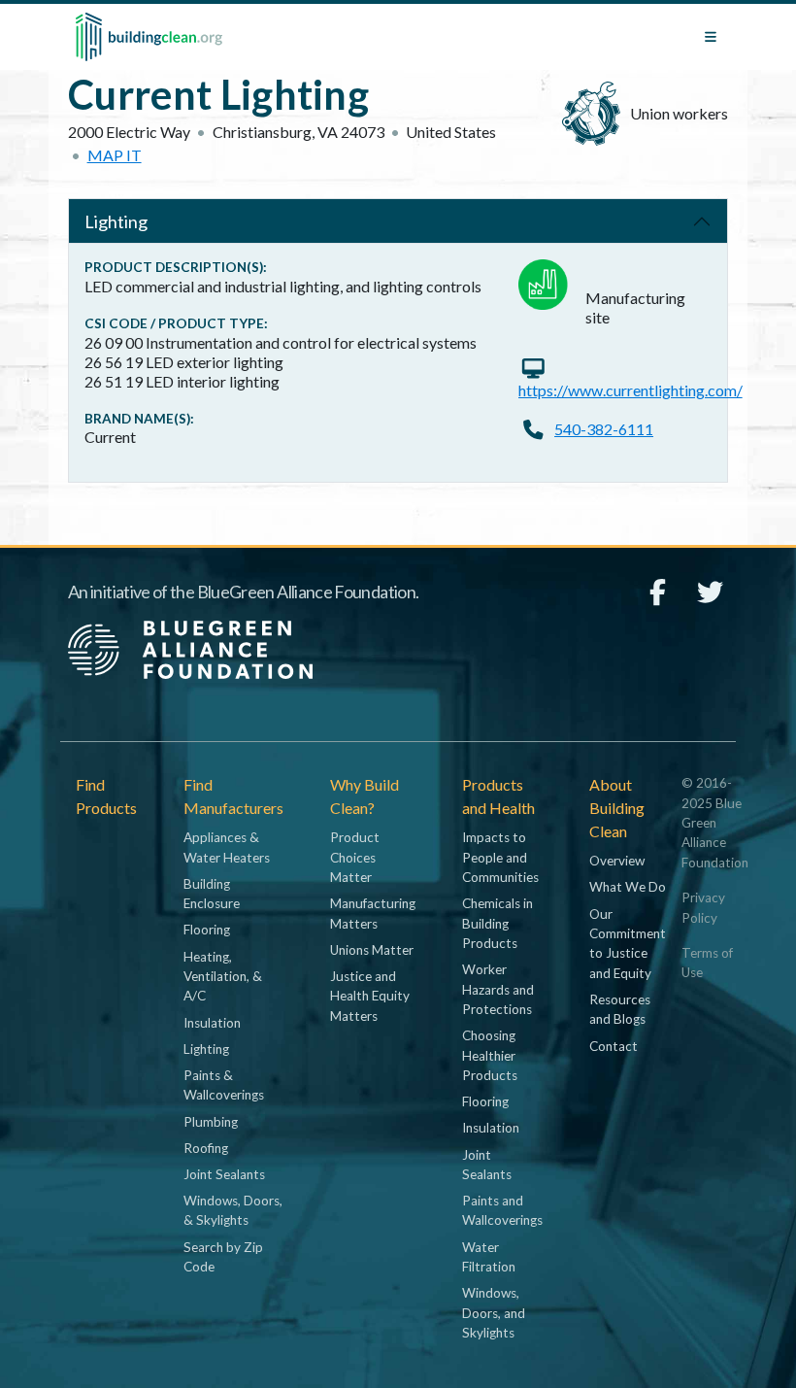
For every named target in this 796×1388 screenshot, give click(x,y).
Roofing (205, 1148)
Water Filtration (488, 1256)
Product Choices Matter (355, 857)
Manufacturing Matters (372, 913)
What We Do (627, 887)
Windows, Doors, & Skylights (232, 1210)
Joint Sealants (224, 1174)
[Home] (149, 37)
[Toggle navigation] (710, 36)
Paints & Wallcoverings (223, 1084)
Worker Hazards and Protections (498, 989)
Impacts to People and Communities (500, 857)
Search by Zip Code (223, 1256)
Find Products (106, 796)
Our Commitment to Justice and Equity (627, 943)
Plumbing (210, 1122)
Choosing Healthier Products (489, 1055)
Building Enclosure (211, 893)
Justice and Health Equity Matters (370, 996)
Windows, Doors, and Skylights (493, 1312)
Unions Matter (372, 950)
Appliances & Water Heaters (226, 846)
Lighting (116, 221)
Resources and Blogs (619, 1009)
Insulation (212, 1023)
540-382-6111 (603, 429)
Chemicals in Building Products (497, 923)
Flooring (206, 929)
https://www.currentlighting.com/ (630, 390)
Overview (617, 860)
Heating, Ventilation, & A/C (222, 976)
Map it (114, 155)
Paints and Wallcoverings (502, 1210)
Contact (613, 1046)
